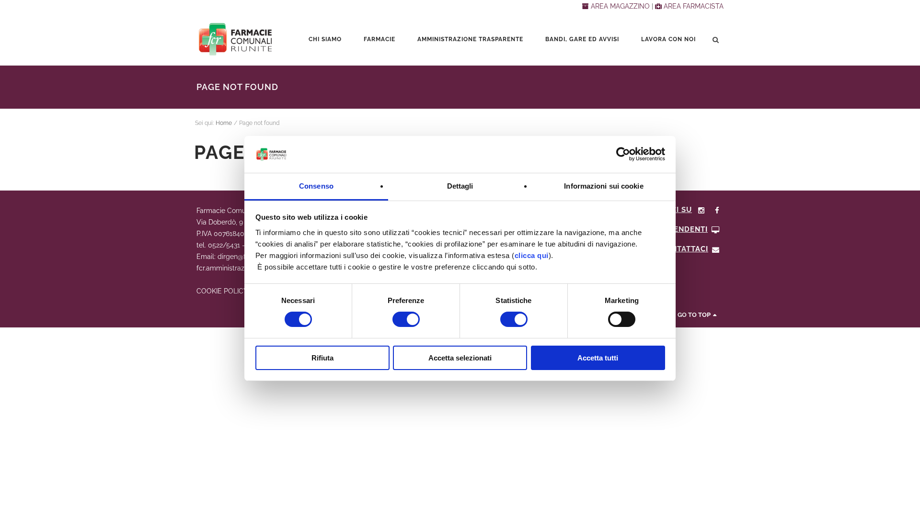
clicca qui (532, 255)
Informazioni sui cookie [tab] (603, 186)
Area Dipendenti (673, 229)
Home (224, 123)
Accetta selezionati (460, 358)
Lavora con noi (668, 39)
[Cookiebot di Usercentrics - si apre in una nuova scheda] (623, 154)
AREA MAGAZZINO (620, 6)
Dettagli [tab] (460, 186)
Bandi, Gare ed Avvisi (582, 39)
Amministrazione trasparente (470, 39)
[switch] (406, 319)
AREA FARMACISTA (693, 6)
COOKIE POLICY (221, 291)
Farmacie (379, 39)
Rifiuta (322, 358)
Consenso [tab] (316, 186)
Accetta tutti (597, 358)
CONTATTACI (684, 249)
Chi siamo (325, 39)
